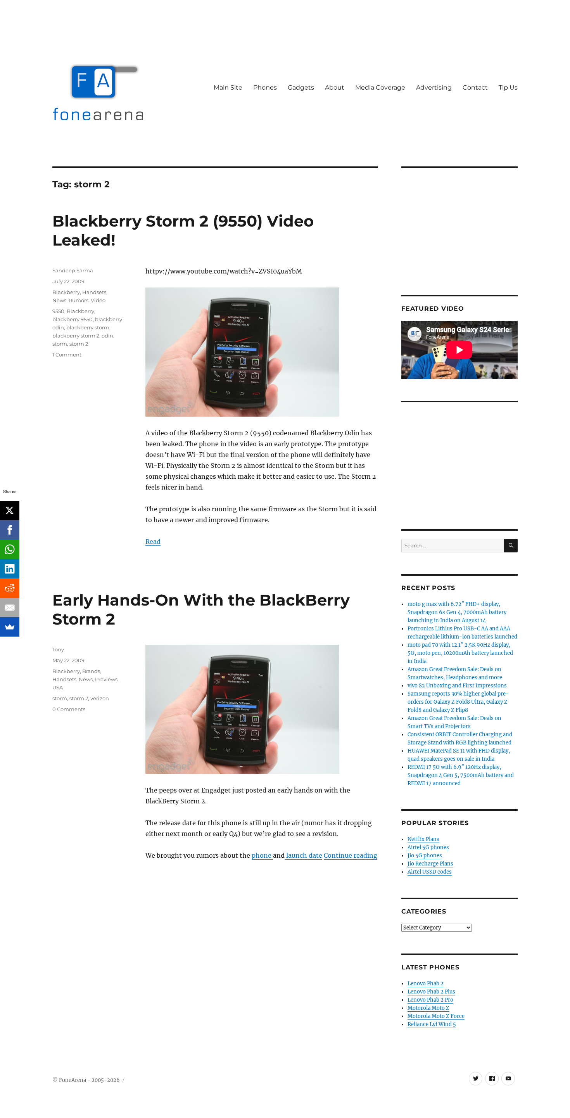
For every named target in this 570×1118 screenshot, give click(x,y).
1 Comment (66, 354)
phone (262, 855)
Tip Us (508, 87)
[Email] (9, 607)
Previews (106, 679)
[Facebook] (9, 530)
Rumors (78, 300)
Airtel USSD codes (430, 872)
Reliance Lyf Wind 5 (432, 1024)
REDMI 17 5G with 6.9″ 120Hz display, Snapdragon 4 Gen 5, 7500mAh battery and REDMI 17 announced (461, 775)
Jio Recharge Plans (430, 863)
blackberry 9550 (72, 319)
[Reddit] (9, 588)
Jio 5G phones (425, 855)
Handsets (94, 292)
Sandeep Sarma (72, 270)
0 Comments (68, 709)
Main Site (228, 87)
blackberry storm (87, 327)
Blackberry (66, 292)
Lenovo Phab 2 (426, 983)
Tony (58, 649)
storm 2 (78, 344)
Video (98, 300)
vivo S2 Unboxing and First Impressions (457, 685)
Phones (265, 87)
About (334, 87)
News (59, 300)
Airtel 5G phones (428, 847)
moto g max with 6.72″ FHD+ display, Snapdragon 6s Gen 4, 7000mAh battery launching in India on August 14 (457, 612)
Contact (475, 87)
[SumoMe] (9, 627)
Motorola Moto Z (428, 1008)
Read (153, 541)
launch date (303, 855)
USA (57, 687)
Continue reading (350, 855)
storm (59, 344)
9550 (58, 311)
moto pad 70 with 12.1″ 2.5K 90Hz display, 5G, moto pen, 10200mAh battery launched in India (460, 653)
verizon (99, 698)
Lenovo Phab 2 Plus (431, 991)
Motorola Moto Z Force (436, 1016)
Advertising (434, 87)
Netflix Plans (423, 839)
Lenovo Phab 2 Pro (430, 1000)
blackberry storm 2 (75, 335)
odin (107, 335)
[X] (9, 510)
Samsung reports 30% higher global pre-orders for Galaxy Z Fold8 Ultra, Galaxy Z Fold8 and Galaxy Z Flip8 (458, 702)
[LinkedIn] (9, 568)
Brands (91, 671)
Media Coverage (380, 87)
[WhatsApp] (9, 549)
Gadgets (301, 87)
